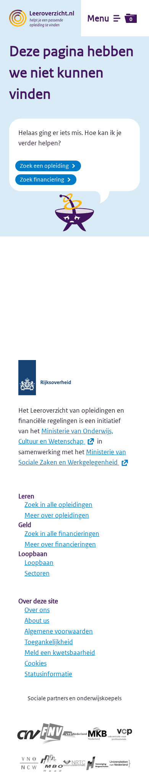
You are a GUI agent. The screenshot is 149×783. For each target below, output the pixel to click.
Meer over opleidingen (56, 515)
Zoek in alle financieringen (61, 533)
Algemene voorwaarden (58, 631)
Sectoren (37, 573)
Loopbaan (38, 562)
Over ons (37, 610)
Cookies (35, 663)
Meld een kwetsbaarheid (59, 652)
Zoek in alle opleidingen (58, 504)
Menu (109, 18)
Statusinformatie (48, 674)
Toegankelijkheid (48, 642)
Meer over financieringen (60, 544)
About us (36, 620)
